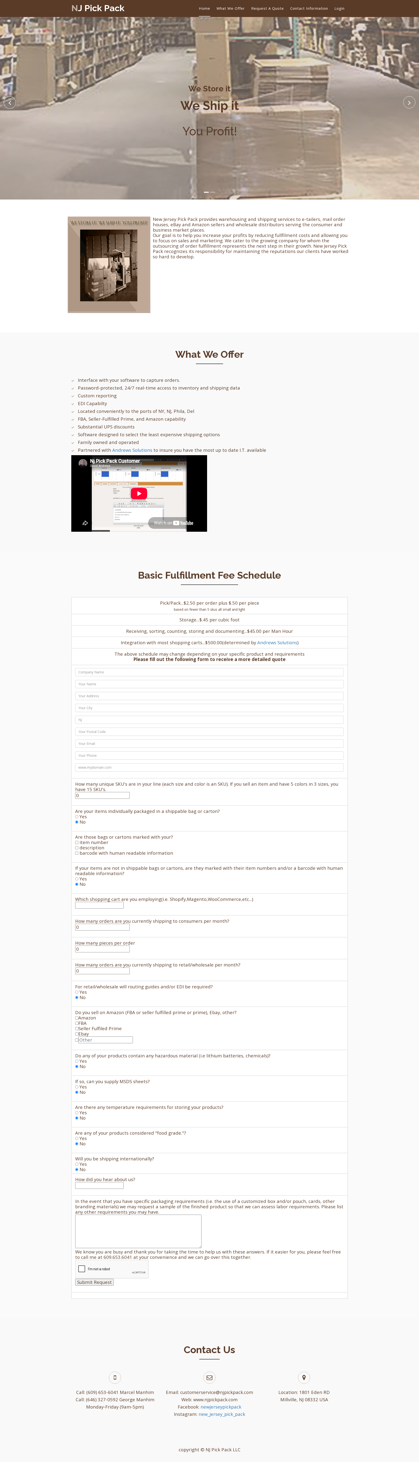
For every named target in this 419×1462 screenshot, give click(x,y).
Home (204, 8)
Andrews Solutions (132, 450)
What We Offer (231, 8)
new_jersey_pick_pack (222, 1414)
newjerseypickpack (221, 1407)
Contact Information (309, 8)
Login (339, 8)
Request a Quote (267, 8)
